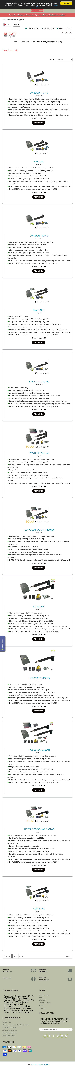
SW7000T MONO (39, 381)
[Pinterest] (53, 1036)
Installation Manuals (9, 1033)
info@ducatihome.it (66, 28)
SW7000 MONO (39, 235)
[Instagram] (58, 1036)
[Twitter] (45, 1036)
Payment (42, 1008)
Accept (66, 3)
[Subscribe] (69, 1029)
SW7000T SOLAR (39, 453)
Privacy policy (44, 995)
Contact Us (6, 1022)
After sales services (9, 1030)
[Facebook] (49, 1036)
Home (15, 42)
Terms (41, 997)
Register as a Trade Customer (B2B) (15, 1025)
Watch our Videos (8, 1035)
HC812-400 (39, 908)
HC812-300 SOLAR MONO (39, 829)
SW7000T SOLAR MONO (39, 529)
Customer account (9, 1027)
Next (67, 956)
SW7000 (39, 161)
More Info (38, 123)
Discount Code (37, 11)
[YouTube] (62, 1036)
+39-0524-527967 (33, 28)
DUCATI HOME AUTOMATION (40, 1064)
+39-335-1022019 (49, 28)
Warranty (42, 1000)
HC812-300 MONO (39, 678)
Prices (41, 1005)
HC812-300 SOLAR (39, 749)
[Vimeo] (66, 1036)
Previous (7, 956)
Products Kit (24, 42)
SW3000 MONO (39, 92)
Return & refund (44, 1003)
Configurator (2, 643)
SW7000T (39, 310)
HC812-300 (39, 606)
